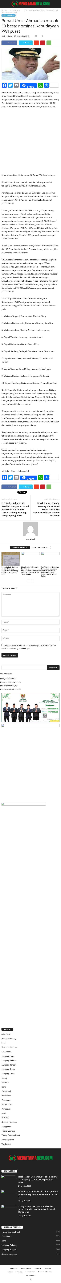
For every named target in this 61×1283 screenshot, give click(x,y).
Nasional (5, 1082)
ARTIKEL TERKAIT (20, 547)
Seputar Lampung (9, 1122)
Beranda (4, 10)
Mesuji (4, 1078)
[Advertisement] (30, 142)
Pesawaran (6, 1100)
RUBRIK (5, 1118)
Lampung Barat (8, 1056)
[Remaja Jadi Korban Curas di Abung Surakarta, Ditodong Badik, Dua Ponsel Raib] (10, 559)
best (3, 1043)
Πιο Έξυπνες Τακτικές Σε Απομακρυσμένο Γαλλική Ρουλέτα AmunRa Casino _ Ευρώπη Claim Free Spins (50, 571)
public (4, 1113)
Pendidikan (6, 1096)
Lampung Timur (8, 1069)
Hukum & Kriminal (9, 1047)
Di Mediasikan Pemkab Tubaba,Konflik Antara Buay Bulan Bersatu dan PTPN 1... (38, 1194)
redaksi (9, 36)
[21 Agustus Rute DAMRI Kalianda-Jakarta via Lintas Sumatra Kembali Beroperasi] (8, 1210)
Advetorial (5, 1034)
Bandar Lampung (8, 1038)
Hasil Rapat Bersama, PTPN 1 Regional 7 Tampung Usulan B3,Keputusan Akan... (38, 1179)
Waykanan (6, 1144)
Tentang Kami (25, 1268)
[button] (56, 4)
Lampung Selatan (8, 1060)
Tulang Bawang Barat (10, 1135)
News (3, 1087)
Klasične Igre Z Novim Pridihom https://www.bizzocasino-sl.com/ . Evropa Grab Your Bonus (31, 570)
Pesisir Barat (7, 1104)
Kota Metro (6, 1052)
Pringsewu (5, 1109)
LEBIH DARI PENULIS (40, 547)
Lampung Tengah (8, 1065)
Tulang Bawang (8, 1131)
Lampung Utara (8, 1074)
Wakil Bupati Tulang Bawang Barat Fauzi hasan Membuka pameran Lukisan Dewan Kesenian (46, 509)
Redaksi (38, 1268)
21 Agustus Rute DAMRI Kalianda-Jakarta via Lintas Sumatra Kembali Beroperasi (37, 1209)
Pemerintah (6, 1091)
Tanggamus (6, 1126)
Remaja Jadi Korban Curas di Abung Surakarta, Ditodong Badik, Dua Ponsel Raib (9, 570)
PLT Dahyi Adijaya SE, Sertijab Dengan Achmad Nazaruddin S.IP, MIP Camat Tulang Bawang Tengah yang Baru (15, 509)
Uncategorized (15, 10)
